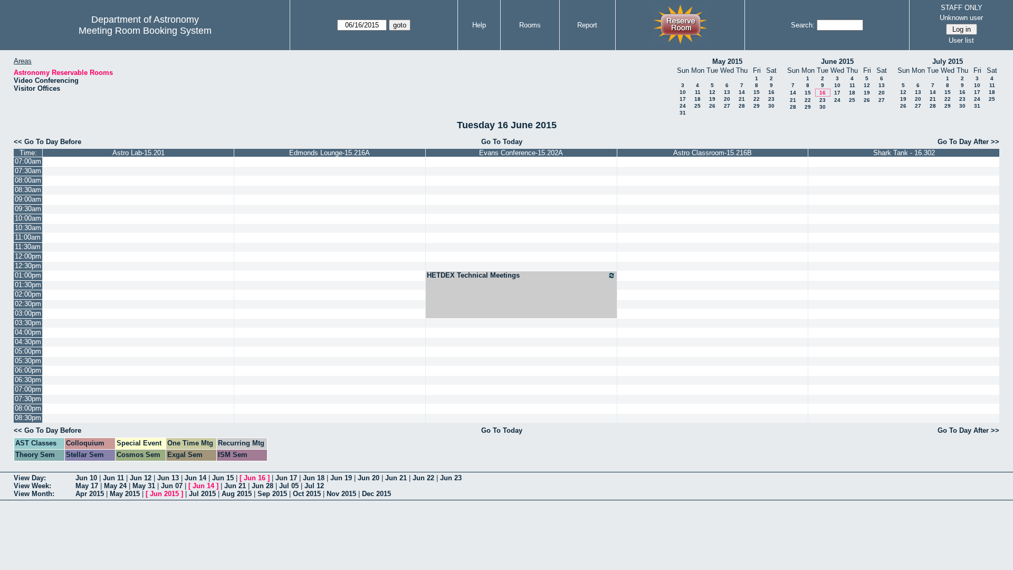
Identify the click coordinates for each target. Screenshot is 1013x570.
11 (698, 92)
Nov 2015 (341, 494)
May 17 (86, 486)
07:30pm (28, 399)
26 (712, 106)
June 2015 (837, 61)
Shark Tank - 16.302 (904, 153)
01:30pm (28, 285)
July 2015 (947, 61)
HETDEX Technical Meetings (473, 275)
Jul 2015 (202, 494)
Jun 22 (423, 478)
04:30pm (28, 342)
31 (683, 113)
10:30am (28, 228)
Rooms (530, 25)
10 (683, 92)
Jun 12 (140, 478)
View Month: (34, 494)
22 (756, 99)
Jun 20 (368, 478)
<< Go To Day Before (47, 142)
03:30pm (28, 323)
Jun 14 (195, 478)
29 (756, 106)
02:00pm (28, 294)
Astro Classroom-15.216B (712, 153)
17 (683, 99)
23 (771, 99)
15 (756, 92)
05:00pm (28, 351)
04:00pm (28, 332)
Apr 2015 (89, 494)
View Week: (32, 486)
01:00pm (28, 275)
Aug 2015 (237, 494)
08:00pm (28, 408)
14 (742, 92)
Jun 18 (313, 478)
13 (727, 92)
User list (961, 40)
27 (727, 106)
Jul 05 (289, 486)
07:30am (28, 171)
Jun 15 (223, 478)
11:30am (28, 247)
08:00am (28, 180)
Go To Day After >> (968, 142)
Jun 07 (172, 486)
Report (587, 25)
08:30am (28, 190)
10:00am (28, 218)
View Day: (30, 478)
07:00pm (28, 389)
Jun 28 (262, 486)
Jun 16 (254, 478)
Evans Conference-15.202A (521, 153)
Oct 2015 (307, 494)
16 (771, 92)
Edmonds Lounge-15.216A (329, 153)
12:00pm (28, 256)
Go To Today (501, 142)
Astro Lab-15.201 (138, 153)
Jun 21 (396, 478)
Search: (803, 25)
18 (697, 99)
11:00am (28, 237)
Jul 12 (314, 486)
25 (697, 106)
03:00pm (28, 313)
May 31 (143, 486)
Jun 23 (451, 478)
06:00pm (28, 370)
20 (727, 99)
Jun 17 (286, 478)
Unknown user (961, 18)
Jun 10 (86, 478)
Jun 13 (168, 478)
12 (712, 92)
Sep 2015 (272, 494)
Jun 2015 (164, 494)
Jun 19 (341, 478)
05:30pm (28, 361)
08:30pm (28, 418)
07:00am (28, 161)
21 (742, 99)
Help (479, 25)
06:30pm (28, 380)
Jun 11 (113, 478)
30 (771, 106)
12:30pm (28, 266)
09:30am (28, 209)
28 (742, 106)
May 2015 (727, 61)
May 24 (115, 486)
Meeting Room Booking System (145, 30)
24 (683, 106)
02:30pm (28, 304)
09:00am (28, 199)
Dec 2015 (376, 494)
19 (712, 99)
